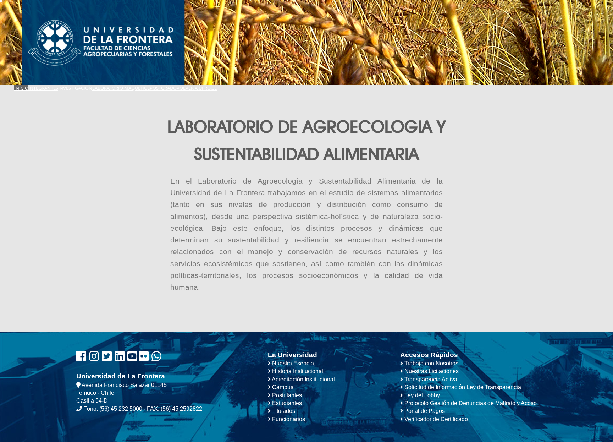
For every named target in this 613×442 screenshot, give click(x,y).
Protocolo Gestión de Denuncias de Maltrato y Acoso (470, 403)
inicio (21, 88)
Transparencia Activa (430, 379)
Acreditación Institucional (303, 379)
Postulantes (286, 395)
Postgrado (163, 88)
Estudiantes (286, 403)
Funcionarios (288, 419)
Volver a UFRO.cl (197, 88)
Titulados (283, 411)
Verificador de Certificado (435, 419)
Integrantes (43, 88)
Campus (282, 387)
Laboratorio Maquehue (121, 88)
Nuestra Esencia (292, 363)
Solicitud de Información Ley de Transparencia (462, 387)
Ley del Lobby (421, 395)
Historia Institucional (297, 371)
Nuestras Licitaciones (431, 371)
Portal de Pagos (424, 411)
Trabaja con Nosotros (430, 363)
